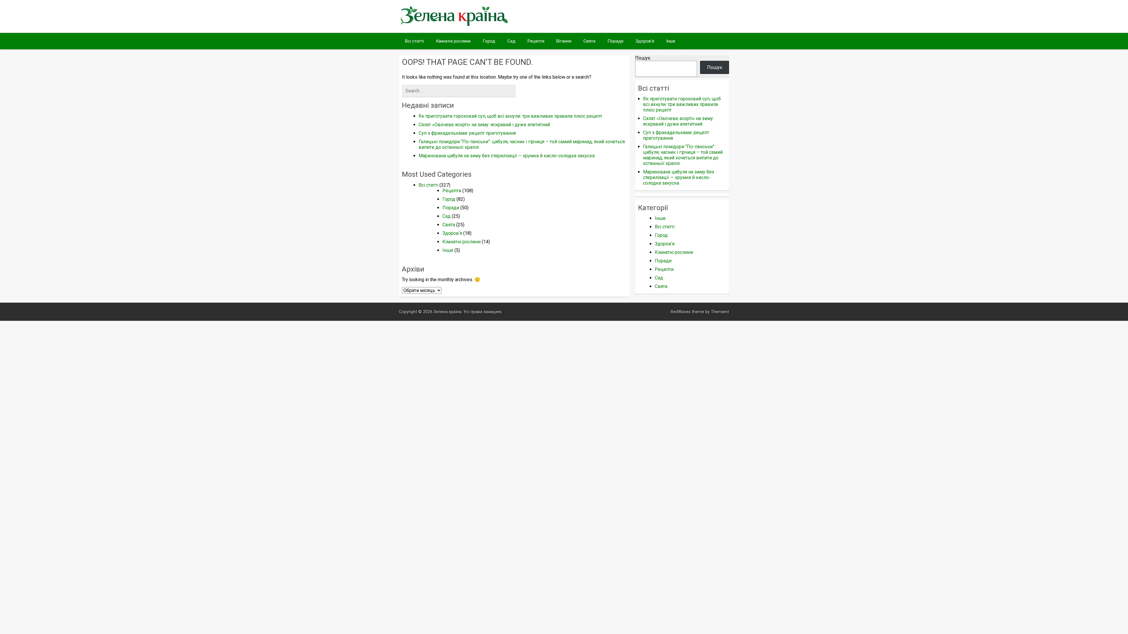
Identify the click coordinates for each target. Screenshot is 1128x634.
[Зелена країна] (454, 25)
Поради (615, 41)
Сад (511, 41)
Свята (589, 41)
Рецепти (536, 41)
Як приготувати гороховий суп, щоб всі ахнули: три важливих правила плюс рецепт (510, 116)
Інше (670, 41)
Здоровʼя (644, 41)
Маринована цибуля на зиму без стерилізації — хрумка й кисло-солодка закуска (507, 155)
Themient (720, 311)
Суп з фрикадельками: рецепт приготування (467, 133)
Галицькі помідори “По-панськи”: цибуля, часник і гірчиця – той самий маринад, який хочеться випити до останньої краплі (683, 155)
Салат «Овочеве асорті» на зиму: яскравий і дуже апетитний (484, 124)
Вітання (563, 41)
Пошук (642, 58)
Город (489, 41)
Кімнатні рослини (453, 41)
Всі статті (414, 41)
